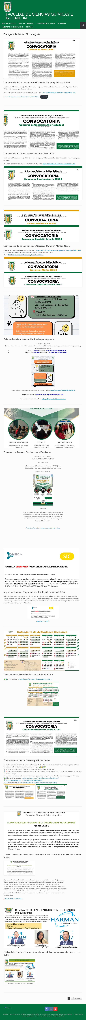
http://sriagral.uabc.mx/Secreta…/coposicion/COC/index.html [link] (38, 783)
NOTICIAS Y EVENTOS (26, 23)
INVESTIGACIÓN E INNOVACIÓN (12, 27)
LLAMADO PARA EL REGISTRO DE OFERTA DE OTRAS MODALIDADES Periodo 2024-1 (42, 856)
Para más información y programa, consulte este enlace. (43, 528)
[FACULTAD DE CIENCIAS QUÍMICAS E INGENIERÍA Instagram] (51, 1009)
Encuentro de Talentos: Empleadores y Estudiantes (27, 452)
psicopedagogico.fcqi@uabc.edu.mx (54, 399)
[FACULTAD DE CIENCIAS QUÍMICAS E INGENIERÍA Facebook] (47, 1009)
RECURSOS (29, 27)
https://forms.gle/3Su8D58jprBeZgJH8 (62, 390)
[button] (83, 25)
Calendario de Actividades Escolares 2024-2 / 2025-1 (28, 674)
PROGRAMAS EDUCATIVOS (46, 23)
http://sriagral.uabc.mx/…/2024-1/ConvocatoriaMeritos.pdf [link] (24, 780)
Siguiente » (78, 998)
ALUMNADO (62, 23)
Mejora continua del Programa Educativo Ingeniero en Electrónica (34, 591)
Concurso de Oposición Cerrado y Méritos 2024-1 (27, 760)
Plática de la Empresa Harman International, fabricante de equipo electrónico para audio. (42, 953)
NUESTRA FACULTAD (8, 23)
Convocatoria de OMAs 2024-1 (13, 899)
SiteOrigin (61, 1016)
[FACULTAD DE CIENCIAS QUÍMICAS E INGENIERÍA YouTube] (55, 1009)
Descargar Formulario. (43, 621)
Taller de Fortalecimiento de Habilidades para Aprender (29, 339)
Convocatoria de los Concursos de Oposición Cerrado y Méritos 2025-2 (37, 245)
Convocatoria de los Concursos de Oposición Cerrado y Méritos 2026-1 (37, 82)
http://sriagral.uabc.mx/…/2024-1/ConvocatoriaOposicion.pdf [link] (40, 778)
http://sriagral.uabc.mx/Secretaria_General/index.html (58, 92)
